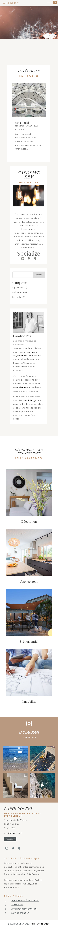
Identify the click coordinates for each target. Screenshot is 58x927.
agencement (20, 355)
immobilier (28, 400)
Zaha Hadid (22, 122)
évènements (23, 387)
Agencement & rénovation (25, 900)
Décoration (17, 297)
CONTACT (10, 839)
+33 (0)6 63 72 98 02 (13, 833)
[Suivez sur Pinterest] (28, 258)
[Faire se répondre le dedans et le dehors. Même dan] (15, 785)
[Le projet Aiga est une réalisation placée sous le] (42, 785)
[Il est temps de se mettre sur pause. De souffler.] (15, 758)
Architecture (21, 129)
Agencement (18, 287)
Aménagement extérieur (24, 908)
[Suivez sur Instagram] (55, 2)
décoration (35, 355)
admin (22, 125)
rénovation (31, 352)
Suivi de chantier (20, 912)
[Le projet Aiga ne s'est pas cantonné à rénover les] (42, 758)
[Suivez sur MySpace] (34, 258)
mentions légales (40, 923)
